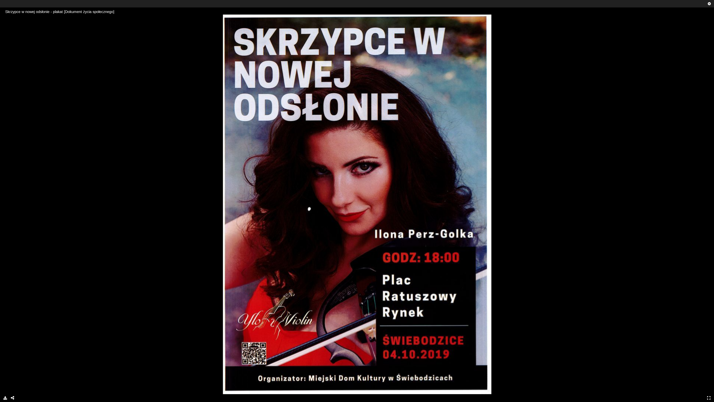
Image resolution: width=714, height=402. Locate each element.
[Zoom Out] (12, 17)
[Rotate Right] (18, 17)
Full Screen (709, 398)
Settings (709, 3)
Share (12, 398)
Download (5, 398)
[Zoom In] (6, 17)
